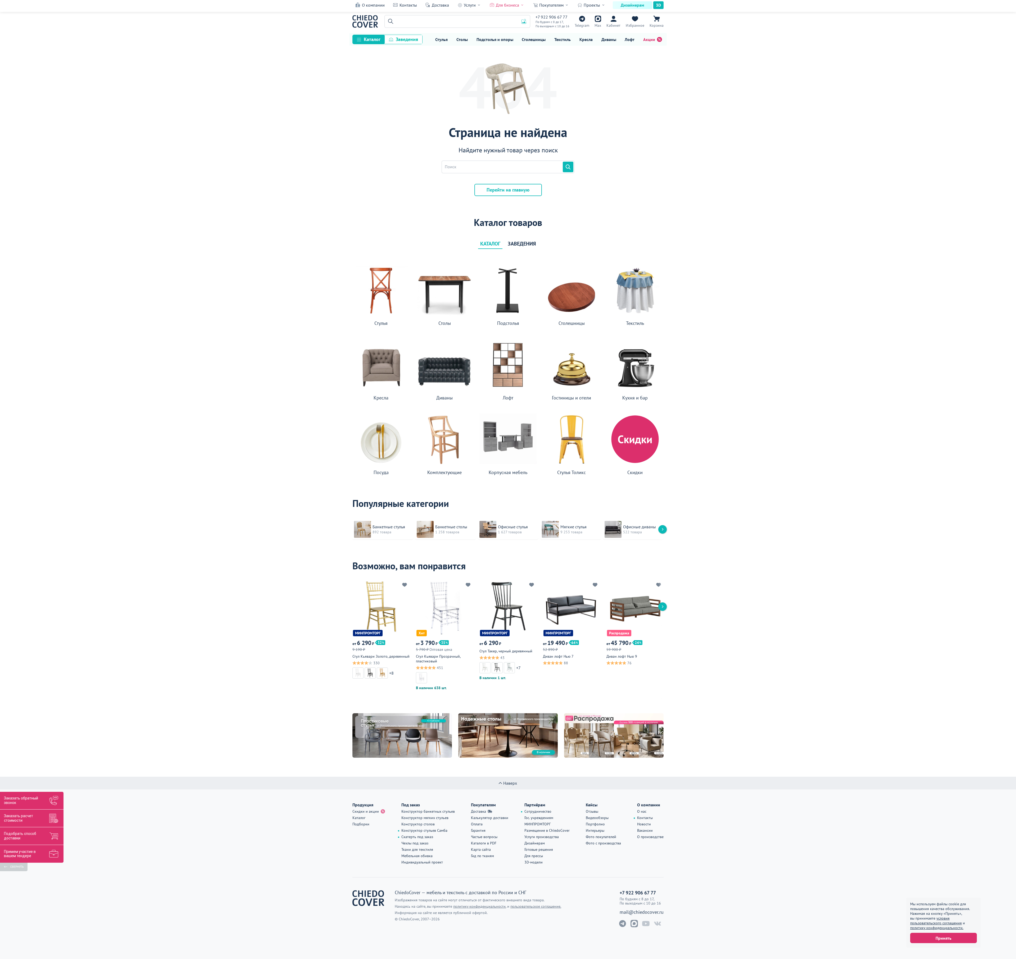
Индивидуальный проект (422, 862)
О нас (641, 811)
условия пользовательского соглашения (936, 920)
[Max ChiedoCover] (634, 923)
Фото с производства (603, 843)
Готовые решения (538, 849)
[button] (389, 21)
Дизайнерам (632, 5)
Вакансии (645, 830)
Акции (649, 39)
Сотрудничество (537, 811)
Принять (943, 938)
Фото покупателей (601, 836)
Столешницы (534, 39)
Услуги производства (541, 836)
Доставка (440, 5)
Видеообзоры (597, 817)
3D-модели (533, 862)
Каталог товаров (508, 222)
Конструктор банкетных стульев (428, 811)
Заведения (407, 39)
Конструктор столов (418, 824)
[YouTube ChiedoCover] (646, 923)
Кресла (586, 39)
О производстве (650, 836)
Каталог (372, 39)
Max (598, 25)
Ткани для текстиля (417, 849)
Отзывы (592, 811)
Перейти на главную (508, 190)
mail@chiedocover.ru (642, 912)
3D (658, 5)
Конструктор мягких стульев (424, 817)
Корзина (657, 25)
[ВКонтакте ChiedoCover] (657, 923)
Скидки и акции (365, 811)
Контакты (408, 5)
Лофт (629, 39)
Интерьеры (595, 830)
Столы (462, 39)
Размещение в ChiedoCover (547, 830)
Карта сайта (481, 849)
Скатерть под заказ (417, 836)
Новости (644, 824)
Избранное (635, 25)
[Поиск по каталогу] (568, 167)
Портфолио (595, 824)
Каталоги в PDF (483, 843)
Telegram (582, 25)
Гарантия (478, 830)
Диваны (608, 39)
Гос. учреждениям (538, 817)
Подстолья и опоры (495, 39)
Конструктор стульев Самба (424, 830)
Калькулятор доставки (489, 817)
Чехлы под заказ (414, 843)
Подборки (360, 824)
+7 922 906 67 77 (552, 17)
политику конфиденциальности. (936, 927)
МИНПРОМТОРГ (537, 824)
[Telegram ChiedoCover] (622, 923)
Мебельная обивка (417, 855)
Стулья (441, 39)
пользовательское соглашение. (535, 906)
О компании (373, 5)
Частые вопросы (484, 836)
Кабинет (613, 25)
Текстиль (562, 39)
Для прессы (533, 855)
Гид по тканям (482, 855)
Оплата (477, 824)
